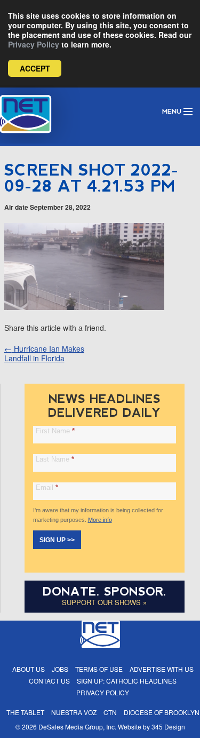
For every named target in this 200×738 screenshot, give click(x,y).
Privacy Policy (33, 44)
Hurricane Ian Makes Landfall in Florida (44, 353)
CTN (110, 712)
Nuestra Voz (74, 712)
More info (100, 520)
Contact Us (49, 680)
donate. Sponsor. (104, 591)
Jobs (60, 668)
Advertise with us (162, 668)
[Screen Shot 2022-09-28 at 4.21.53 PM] (84, 306)
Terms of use (99, 668)
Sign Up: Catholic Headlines (127, 680)
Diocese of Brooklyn (161, 712)
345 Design (168, 726)
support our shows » (104, 602)
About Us (28, 668)
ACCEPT (35, 68)
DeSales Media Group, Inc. (77, 726)
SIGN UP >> (57, 540)
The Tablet (25, 712)
